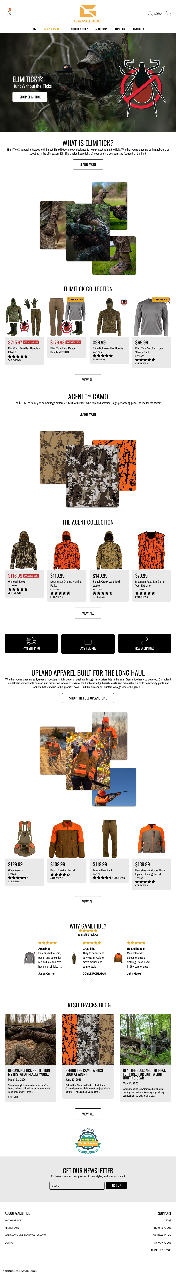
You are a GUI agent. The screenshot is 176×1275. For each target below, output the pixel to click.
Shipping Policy (162, 1235)
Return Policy (162, 1228)
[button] (156, 13)
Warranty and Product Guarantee (25, 1235)
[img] (88, 931)
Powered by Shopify (27, 1270)
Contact (10, 1242)
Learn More (88, 164)
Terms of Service (161, 1250)
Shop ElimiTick (30, 96)
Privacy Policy (162, 1242)
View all (88, 379)
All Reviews (12, 1228)
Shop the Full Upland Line (88, 698)
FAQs (168, 1220)
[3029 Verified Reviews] (88, 1154)
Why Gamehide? (14, 1220)
